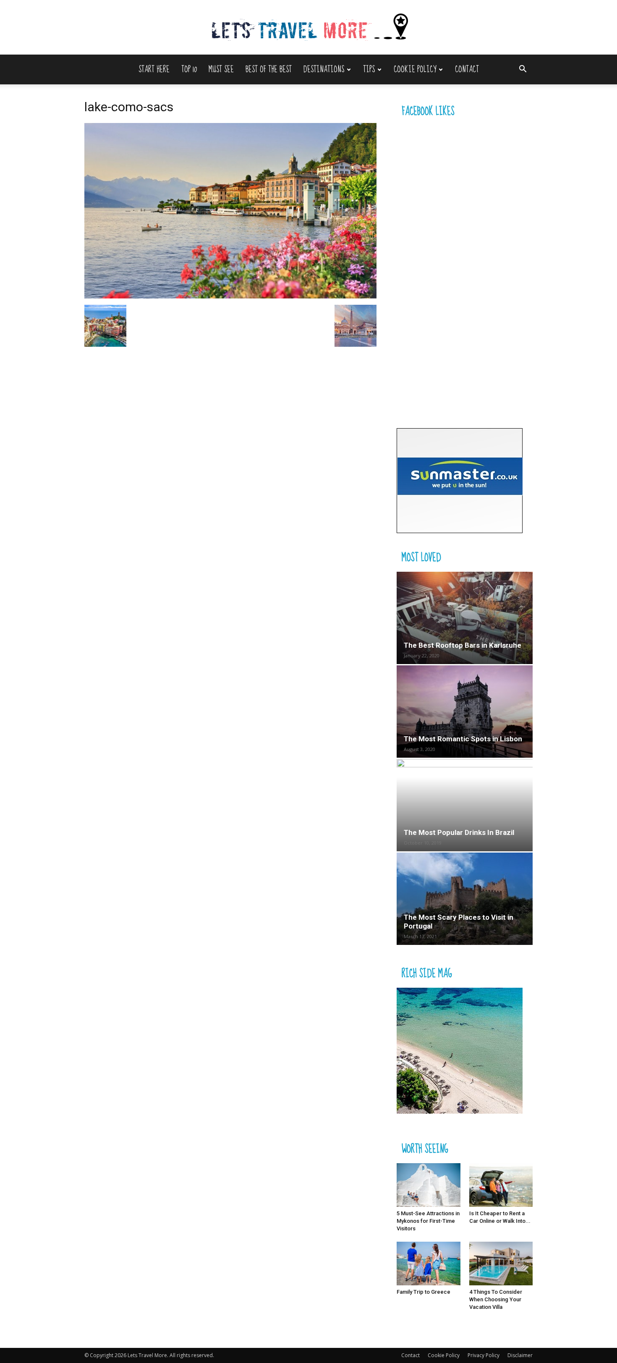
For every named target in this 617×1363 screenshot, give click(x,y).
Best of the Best (269, 69)
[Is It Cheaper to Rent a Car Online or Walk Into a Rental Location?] (501, 1185)
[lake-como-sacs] (230, 296)
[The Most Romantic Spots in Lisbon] (465, 711)
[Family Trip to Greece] (428, 1263)
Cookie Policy (415, 69)
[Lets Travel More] (308, 28)
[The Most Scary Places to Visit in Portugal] (465, 899)
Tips (369, 69)
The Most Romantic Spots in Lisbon (463, 739)
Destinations (323, 69)
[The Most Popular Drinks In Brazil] (465, 805)
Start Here (154, 69)
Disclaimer (520, 1355)
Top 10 (189, 69)
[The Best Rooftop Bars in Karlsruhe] (465, 618)
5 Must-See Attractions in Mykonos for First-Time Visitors (428, 1221)
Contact (467, 69)
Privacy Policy (483, 1355)
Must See (221, 69)
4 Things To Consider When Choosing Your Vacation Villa (495, 1299)
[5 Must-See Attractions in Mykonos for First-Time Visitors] (428, 1185)
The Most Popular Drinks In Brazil (459, 832)
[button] (522, 70)
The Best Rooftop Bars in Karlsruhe (462, 645)
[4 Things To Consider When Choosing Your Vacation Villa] (501, 1263)
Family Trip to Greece (423, 1292)
